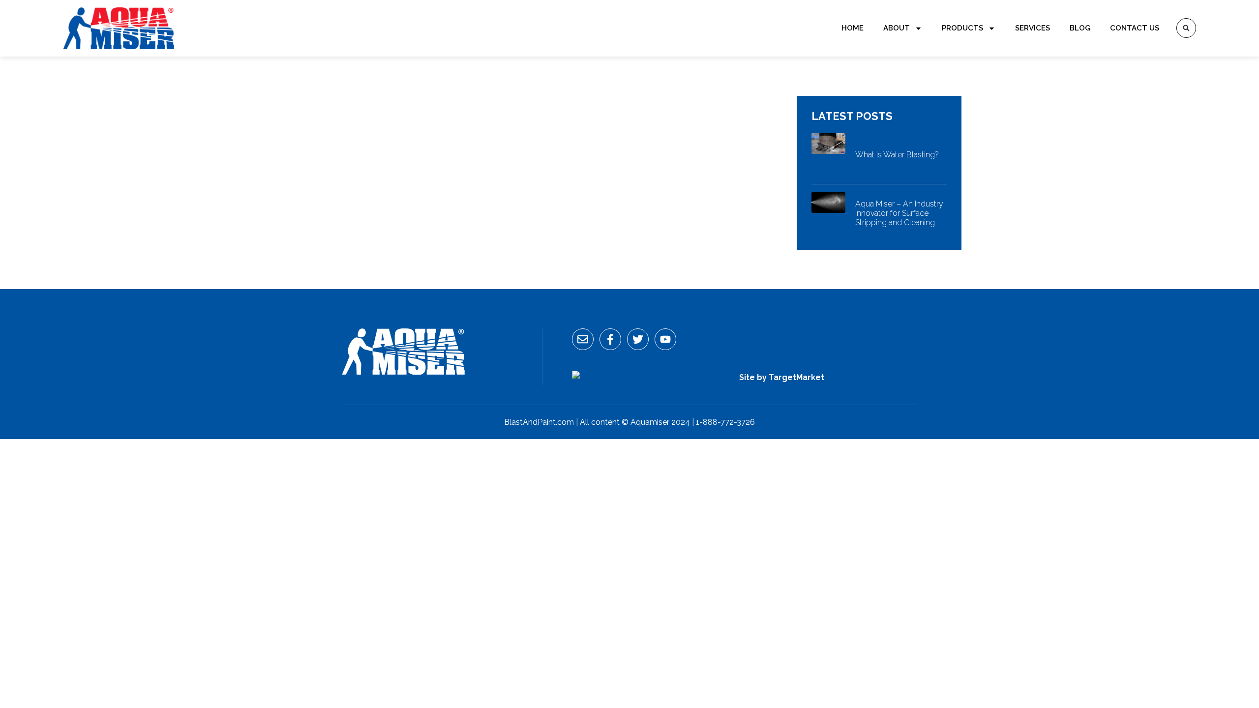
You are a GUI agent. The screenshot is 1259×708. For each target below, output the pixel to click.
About (896, 28)
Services (1032, 28)
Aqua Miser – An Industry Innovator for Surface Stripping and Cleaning (899, 213)
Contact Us (1134, 28)
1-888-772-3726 (725, 422)
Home (852, 28)
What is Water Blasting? (897, 154)
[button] (1186, 28)
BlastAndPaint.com (539, 422)
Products (962, 28)
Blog (1080, 28)
